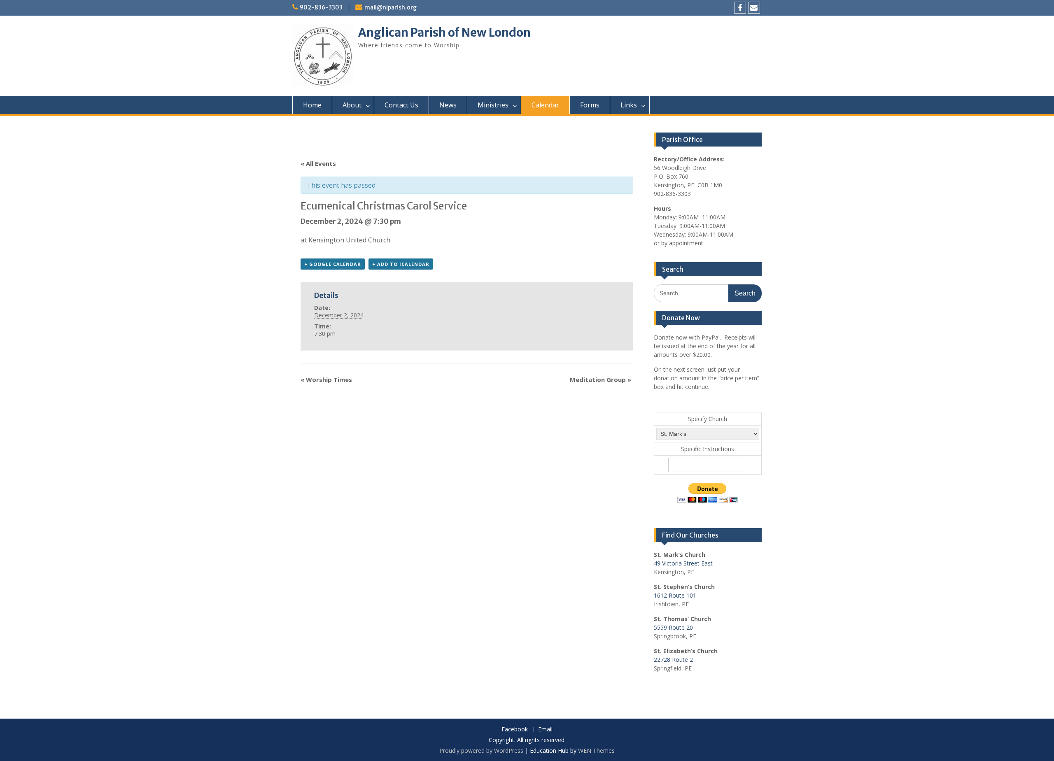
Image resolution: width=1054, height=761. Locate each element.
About (352, 104)
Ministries (493, 104)
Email (545, 729)
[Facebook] (740, 8)
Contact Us (401, 104)
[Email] (754, 8)
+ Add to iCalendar (400, 264)
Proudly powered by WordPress (481, 750)
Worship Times (326, 379)
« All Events (318, 163)
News (448, 104)
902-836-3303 (321, 7)
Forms (589, 104)
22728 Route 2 (673, 659)
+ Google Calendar (332, 264)
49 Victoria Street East (683, 563)
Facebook (514, 729)
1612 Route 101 (675, 595)
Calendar (545, 104)
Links (628, 104)
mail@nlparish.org (390, 7)
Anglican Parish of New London (444, 32)
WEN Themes (596, 750)
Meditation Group (600, 379)
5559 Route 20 (673, 627)
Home (312, 104)
